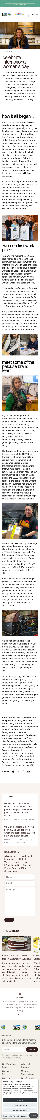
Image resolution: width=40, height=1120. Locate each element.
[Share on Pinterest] (23, 771)
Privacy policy (7, 1116)
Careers (6, 1078)
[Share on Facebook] (13, 771)
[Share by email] (28, 771)
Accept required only (20, 1105)
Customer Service (6, 1072)
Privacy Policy (10, 868)
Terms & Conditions (20, 1116)
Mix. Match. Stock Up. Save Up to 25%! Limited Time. (20, 3)
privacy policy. (15, 1058)
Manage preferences (20, 1110)
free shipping (20, 997)
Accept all (20, 1100)
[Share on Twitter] (18, 771)
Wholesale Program (26, 1065)
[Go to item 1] (18, 1014)
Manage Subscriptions (27, 1072)
